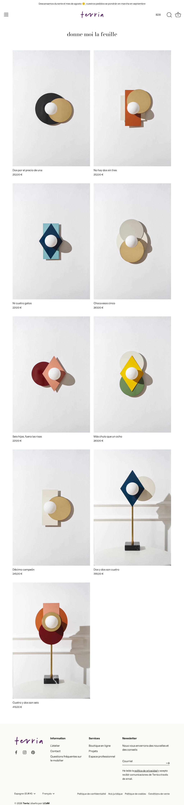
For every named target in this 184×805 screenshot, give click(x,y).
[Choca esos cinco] (132, 241)
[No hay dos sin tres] (132, 108)
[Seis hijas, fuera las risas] (51, 374)
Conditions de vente (159, 793)
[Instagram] (24, 752)
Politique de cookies (135, 793)
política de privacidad (146, 770)
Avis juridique (115, 793)
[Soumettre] (168, 763)
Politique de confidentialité (91, 793)
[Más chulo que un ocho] (132, 374)
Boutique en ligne (100, 745)
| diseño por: (39, 803)
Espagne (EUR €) (23, 793)
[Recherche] (169, 15)
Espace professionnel (102, 756)
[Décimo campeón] (51, 507)
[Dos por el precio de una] (51, 108)
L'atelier (55, 745)
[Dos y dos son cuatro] (132, 507)
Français (47, 793)
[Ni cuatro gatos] (51, 241)
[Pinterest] (33, 752)
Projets (93, 751)
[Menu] (6, 14)
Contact (55, 751)
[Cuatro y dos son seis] (51, 641)
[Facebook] (16, 752)
